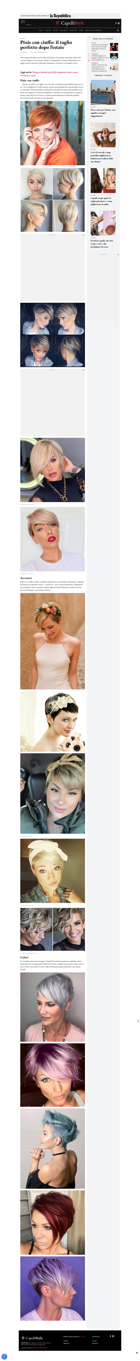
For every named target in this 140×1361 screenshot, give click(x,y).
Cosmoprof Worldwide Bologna (100, 62)
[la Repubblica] (60, 15)
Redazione (66, 1343)
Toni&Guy (95, 43)
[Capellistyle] (70, 23)
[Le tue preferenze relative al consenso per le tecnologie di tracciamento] (138, 1021)
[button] (88, 53)
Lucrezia (24, 52)
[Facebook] (110, 1336)
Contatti (65, 1341)
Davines (94, 53)
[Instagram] (119, 23)
